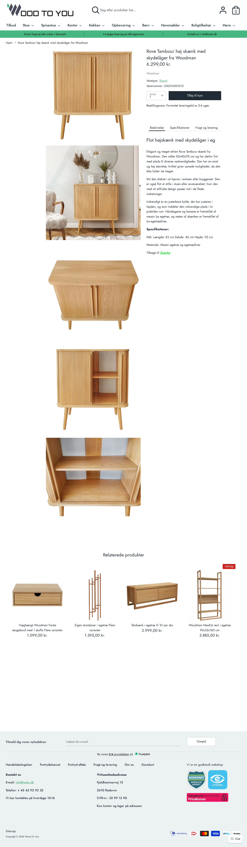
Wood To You (32, 836)
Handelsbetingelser (19, 764)
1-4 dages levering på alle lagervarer (123, 34)
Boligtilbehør (201, 25)
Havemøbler (171, 25)
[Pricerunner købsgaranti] (207, 800)
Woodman (152, 73)
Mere (227, 25)
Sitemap (11, 831)
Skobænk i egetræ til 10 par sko (152, 625)
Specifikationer (179, 127)
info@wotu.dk (25, 782)
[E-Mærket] (218, 781)
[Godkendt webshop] (197, 781)
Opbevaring (122, 25)
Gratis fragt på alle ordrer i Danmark (45, 34)
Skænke (165, 252)
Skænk (163, 81)
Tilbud (11, 25)
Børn (146, 25)
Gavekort (147, 764)
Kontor (73, 25)
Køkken (95, 25)
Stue (26, 25)
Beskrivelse (157, 127)
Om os (129, 764)
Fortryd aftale (77, 764)
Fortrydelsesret (50, 764)
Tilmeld (201, 741)
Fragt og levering (206, 127)
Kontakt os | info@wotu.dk (202, 34)
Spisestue (49, 25)
